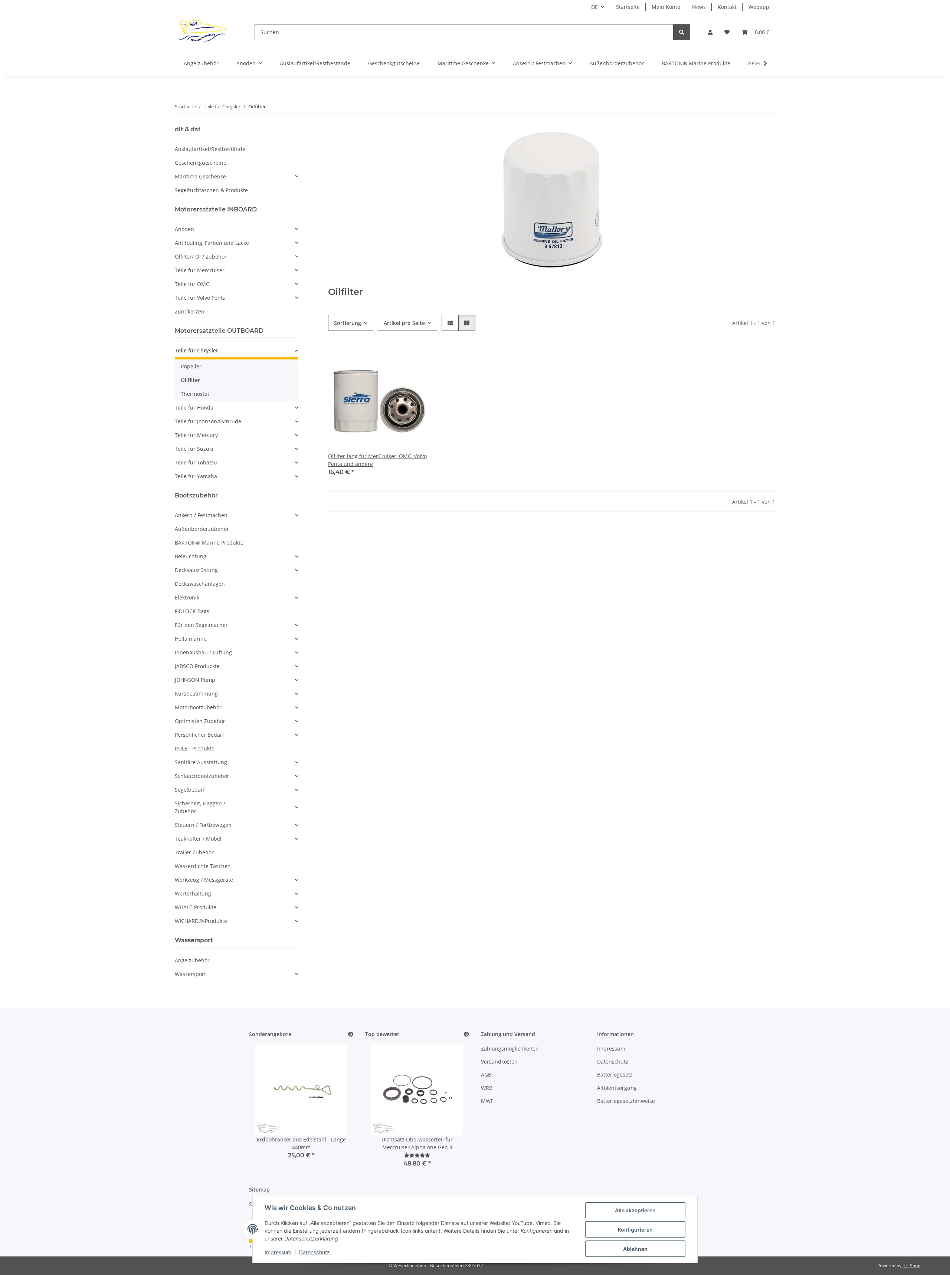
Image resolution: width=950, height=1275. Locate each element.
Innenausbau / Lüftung (203, 652)
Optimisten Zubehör (200, 720)
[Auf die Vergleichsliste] (399, 362)
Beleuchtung (190, 556)
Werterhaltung (193, 893)
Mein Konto (666, 6)
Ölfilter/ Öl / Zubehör (201, 256)
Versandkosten (499, 1061)
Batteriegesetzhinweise (626, 1100)
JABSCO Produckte (197, 666)
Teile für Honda (194, 407)
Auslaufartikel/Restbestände (210, 148)
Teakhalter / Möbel (198, 838)
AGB (486, 1074)
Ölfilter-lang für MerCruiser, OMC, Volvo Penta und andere (377, 460)
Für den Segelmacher (201, 624)
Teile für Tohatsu (196, 462)
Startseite (628, 6)
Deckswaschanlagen (200, 583)
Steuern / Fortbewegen (203, 824)
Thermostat (195, 393)
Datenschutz (314, 1252)
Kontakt (727, 6)
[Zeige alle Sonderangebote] (350, 1034)
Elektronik (187, 597)
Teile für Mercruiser (200, 270)
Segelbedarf (190, 789)
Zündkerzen (189, 311)
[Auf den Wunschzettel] (418, 362)
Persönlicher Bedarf (199, 734)
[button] (710, 32)
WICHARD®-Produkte (201, 920)
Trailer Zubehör (194, 852)
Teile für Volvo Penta (200, 297)
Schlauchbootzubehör (202, 775)
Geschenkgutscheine (200, 162)
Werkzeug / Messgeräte (204, 879)
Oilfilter (190, 380)
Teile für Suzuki (194, 448)
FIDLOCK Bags (192, 611)
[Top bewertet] (466, 1034)
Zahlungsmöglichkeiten (510, 1048)
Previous (267, 1106)
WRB (486, 1087)
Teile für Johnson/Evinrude (208, 421)
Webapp (758, 6)
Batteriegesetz (615, 1074)
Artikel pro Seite (404, 322)
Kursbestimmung (196, 693)
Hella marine (191, 638)
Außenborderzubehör (202, 528)
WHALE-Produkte (195, 907)
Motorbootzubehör (198, 707)
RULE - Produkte (194, 748)
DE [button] (594, 6)
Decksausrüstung (196, 570)
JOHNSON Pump (195, 679)
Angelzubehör (192, 960)
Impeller (191, 366)
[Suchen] (681, 32)
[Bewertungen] (417, 1155)
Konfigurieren (635, 1229)
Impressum (278, 1252)
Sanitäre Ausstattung (201, 762)
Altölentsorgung (617, 1087)
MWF (487, 1100)
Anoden (184, 229)
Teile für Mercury (196, 434)
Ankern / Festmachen (201, 515)
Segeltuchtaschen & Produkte (211, 190)
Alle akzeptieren (635, 1210)
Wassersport (190, 973)
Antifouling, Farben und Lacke (212, 242)
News (699, 6)
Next (335, 1106)
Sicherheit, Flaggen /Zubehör (200, 807)
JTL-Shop (911, 1265)
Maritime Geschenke (200, 176)
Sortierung (347, 322)
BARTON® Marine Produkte (209, 542)
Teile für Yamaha (196, 476)
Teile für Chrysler (196, 350)
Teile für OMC (192, 283)
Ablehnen (635, 1249)
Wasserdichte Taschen (203, 866)
